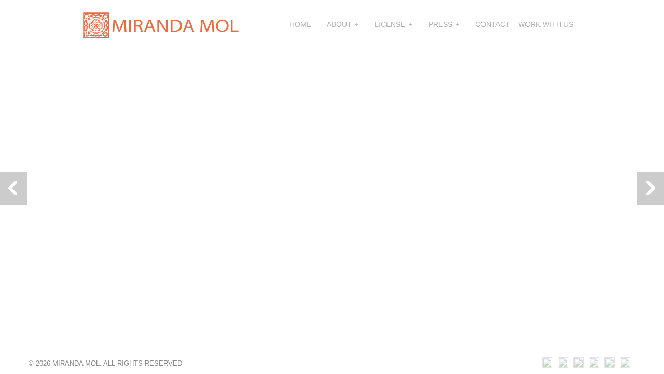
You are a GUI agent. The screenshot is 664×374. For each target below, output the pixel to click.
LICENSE (390, 24)
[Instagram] (547, 364)
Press (440, 24)
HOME (300, 24)
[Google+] (594, 364)
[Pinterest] (563, 364)
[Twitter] (625, 364)
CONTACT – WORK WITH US (524, 24)
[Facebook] (609, 364)
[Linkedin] (578, 364)
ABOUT (339, 24)
